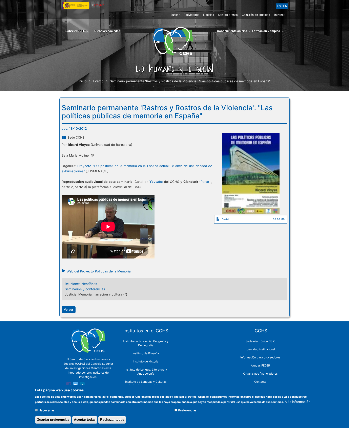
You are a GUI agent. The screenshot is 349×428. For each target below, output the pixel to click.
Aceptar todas (85, 419)
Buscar (175, 14)
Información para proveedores (260, 357)
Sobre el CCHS (75, 31)
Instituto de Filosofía (145, 353)
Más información (297, 401)
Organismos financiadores (260, 373)
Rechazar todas (112, 419)
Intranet (279, 14)
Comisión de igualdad (256, 14)
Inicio (83, 81)
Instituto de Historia (146, 361)
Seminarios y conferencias (85, 289)
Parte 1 (206, 182)
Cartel (225, 219)
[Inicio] (174, 41)
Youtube (156, 182)
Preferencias (187, 410)
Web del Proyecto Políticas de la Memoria (99, 271)
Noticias (208, 14)
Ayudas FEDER (260, 365)
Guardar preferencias (53, 419)
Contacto (260, 381)
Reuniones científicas (81, 284)
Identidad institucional (260, 349)
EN (285, 6)
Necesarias (47, 410)
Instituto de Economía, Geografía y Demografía (145, 343)
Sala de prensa (228, 14)
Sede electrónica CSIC (260, 341)
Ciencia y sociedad (107, 31)
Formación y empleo (266, 31)
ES (279, 6)
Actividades (191, 14)
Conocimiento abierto (232, 31)
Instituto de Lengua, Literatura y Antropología (146, 371)
